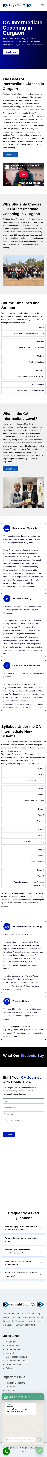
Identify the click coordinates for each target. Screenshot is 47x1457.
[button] (23, 1228)
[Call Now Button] (6, 1451)
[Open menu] (42, 5)
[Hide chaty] (39, 1450)
